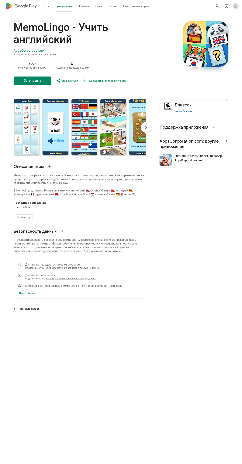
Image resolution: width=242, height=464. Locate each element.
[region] (89, 65)
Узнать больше (183, 111)
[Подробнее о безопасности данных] (27, 293)
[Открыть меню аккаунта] (235, 6)
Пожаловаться (26, 308)
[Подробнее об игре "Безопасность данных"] (62, 231)
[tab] (46, 6)
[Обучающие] (25, 217)
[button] (27, 127)
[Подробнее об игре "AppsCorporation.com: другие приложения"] (225, 141)
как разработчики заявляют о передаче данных (73, 268)
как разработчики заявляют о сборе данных (71, 278)
